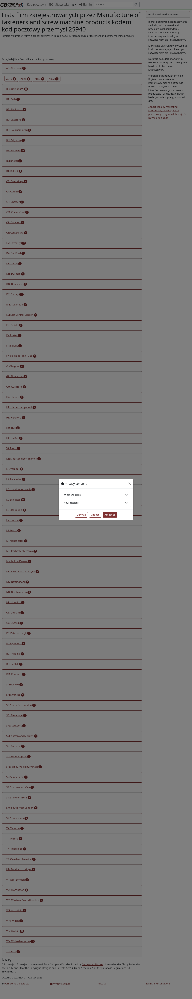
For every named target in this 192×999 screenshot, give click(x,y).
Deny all (81, 514)
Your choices (71, 502)
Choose (95, 514)
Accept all (110, 514)
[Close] (129, 483)
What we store (72, 494)
